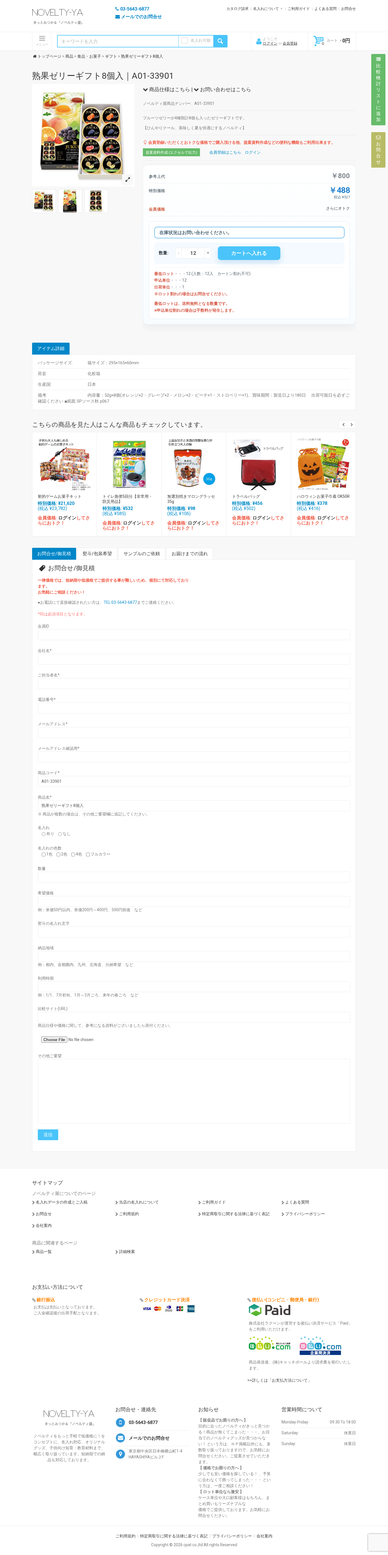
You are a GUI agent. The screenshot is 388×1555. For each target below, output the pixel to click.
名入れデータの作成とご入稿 (61, 1202)
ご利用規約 (129, 1213)
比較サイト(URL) (53, 1008)
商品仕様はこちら (169, 89)
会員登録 (290, 43)
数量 (42, 868)
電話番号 (47, 699)
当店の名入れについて (139, 1202)
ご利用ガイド (299, 9)
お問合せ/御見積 (54, 553)
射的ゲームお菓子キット (60, 496)
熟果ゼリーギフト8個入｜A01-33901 (103, 76)
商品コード (49, 773)
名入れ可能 (200, 40)
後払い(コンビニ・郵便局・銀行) (285, 1299)
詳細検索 (127, 1251)
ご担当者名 (49, 675)
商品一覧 (44, 1251)
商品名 (45, 797)
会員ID (43, 626)
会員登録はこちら (225, 152)
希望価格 (46, 893)
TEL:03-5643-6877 (120, 602)
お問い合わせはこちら (225, 89)
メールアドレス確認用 (59, 748)
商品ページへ (64, 462)
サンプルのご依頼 (142, 553)
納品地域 (46, 948)
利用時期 (46, 978)
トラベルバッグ (246, 496)
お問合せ (348, 9)
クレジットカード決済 (167, 1299)
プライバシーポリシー (305, 1213)
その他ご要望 (50, 1056)
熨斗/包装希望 (97, 553)
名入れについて (266, 9)
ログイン (270, 43)
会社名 (45, 650)
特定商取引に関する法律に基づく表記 (236, 1213)
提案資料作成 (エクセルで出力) (171, 152)
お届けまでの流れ (190, 553)
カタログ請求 (237, 9)
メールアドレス (53, 724)
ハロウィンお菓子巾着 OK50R (323, 496)
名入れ (44, 827)
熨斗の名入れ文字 (54, 923)
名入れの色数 (50, 848)
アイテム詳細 (50, 348)
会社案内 (44, 1225)
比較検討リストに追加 (378, 92)
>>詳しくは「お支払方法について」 (279, 1380)
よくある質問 (325, 9)
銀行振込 (46, 1299)
